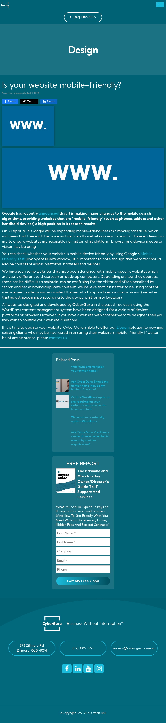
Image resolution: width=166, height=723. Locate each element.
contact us (58, 337)
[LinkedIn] (77, 668)
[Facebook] (67, 668)
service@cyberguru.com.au (134, 648)
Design (123, 327)
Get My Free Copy (83, 581)
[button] (160, 4)
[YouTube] (88, 668)
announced (49, 213)
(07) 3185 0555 (82, 648)
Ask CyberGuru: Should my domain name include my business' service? (89, 385)
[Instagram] (99, 668)
